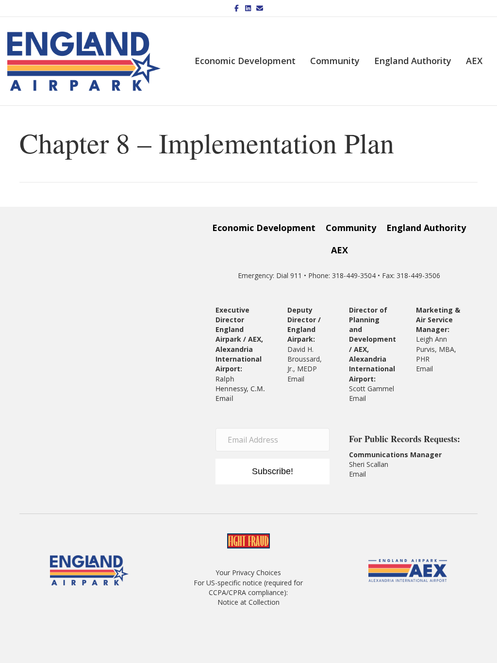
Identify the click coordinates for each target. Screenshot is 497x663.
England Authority (412, 60)
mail (359, 398)
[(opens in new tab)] (407, 569)
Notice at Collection (248, 602)
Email (224, 398)
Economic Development (245, 60)
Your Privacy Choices (248, 572)
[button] (272, 472)
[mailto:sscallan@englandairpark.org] (367, 474)
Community (335, 60)
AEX (474, 60)
